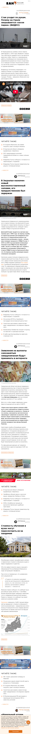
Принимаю (15, 731)
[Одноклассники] (23, 109)
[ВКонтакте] (20, 109)
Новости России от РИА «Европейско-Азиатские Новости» (11, 3)
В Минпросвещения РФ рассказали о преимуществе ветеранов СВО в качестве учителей (15, 698)
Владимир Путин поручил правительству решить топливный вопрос (16, 165)
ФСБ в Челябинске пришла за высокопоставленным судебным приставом (13, 505)
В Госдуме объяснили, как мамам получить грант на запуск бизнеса (14, 145)
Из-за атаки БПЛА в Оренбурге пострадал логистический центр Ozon (15, 320)
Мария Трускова (24, 709)
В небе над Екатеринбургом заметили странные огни (15, 335)
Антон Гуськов (23, 12)
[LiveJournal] (29, 109)
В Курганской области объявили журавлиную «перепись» (13, 150)
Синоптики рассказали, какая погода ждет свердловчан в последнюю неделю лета (16, 325)
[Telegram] (25, 109)
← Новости (4, 7)
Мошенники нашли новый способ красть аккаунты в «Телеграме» (16, 682)
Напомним (4, 602)
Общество (4, 105)
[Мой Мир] (27, 109)
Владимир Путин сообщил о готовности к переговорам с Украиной (16, 160)
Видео (9, 105)
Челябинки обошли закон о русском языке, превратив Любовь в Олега (14, 495)
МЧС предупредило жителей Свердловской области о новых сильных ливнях (16, 155)
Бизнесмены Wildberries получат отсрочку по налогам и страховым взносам (16, 330)
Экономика (4, 452)
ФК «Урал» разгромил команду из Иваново (14, 677)
